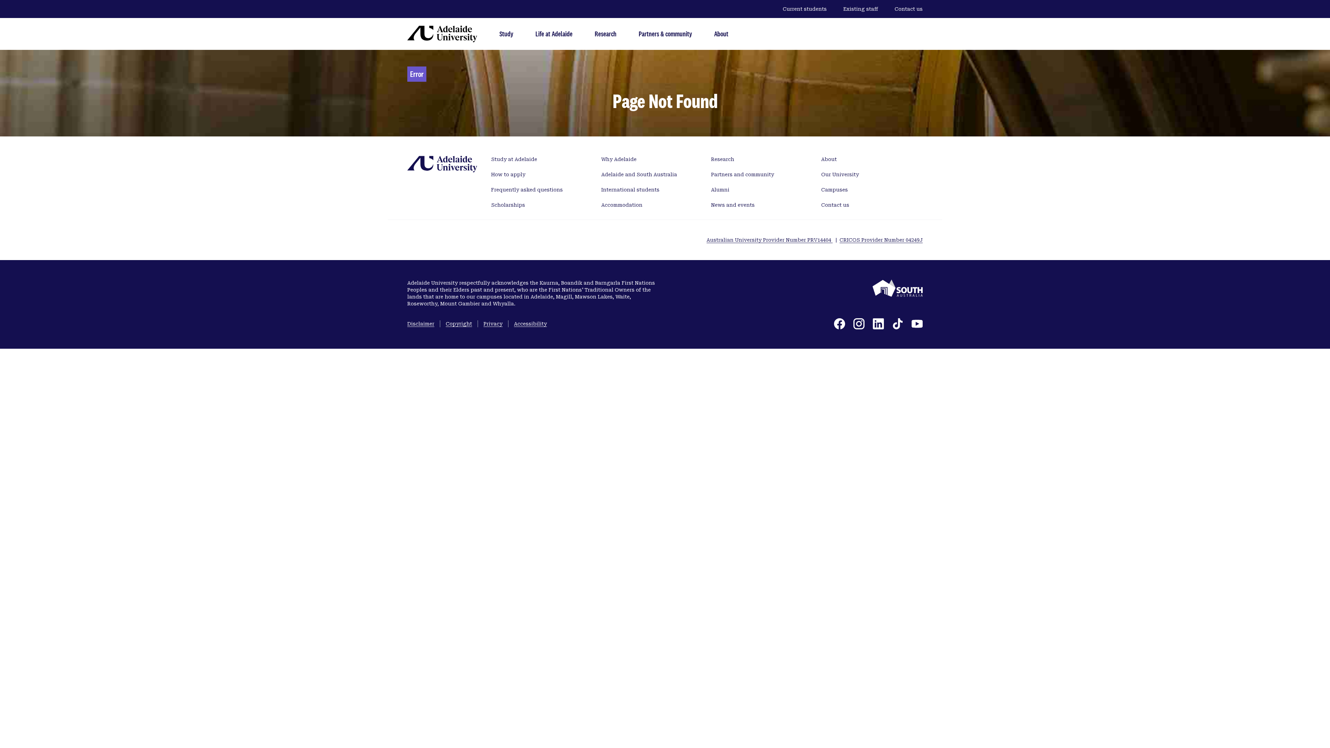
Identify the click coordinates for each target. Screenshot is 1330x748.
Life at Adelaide (554, 33)
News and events (733, 205)
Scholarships (508, 205)
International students (630, 190)
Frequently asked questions (527, 190)
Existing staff (860, 9)
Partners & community (665, 33)
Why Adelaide (619, 159)
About (721, 33)
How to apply (508, 174)
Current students (805, 9)
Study (506, 33)
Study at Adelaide (514, 159)
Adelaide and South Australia (639, 174)
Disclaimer (420, 324)
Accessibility (530, 324)
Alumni (720, 190)
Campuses (834, 190)
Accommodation (621, 205)
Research (606, 33)
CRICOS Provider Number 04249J (881, 240)
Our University (840, 174)
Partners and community (742, 174)
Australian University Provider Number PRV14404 (770, 240)
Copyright (459, 324)
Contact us (909, 9)
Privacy (493, 324)
